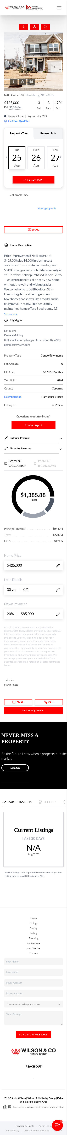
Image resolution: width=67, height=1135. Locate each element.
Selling (33, 933)
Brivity (31, 1126)
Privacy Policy (12, 1130)
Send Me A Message (33, 1034)
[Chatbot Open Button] (57, 1125)
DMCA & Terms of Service (36, 1130)
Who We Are (33, 948)
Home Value (33, 943)
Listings (33, 923)
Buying (33, 928)
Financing (33, 938)
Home (33, 918)
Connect (33, 953)
